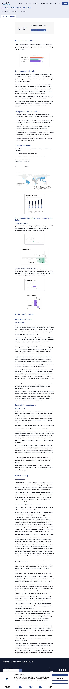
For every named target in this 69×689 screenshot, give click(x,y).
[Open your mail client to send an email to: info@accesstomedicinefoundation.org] (65, 670)
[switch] (31, 687)
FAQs (50, 669)
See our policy (45, 679)
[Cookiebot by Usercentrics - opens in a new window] (7, 687)
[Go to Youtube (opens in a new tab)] (63, 670)
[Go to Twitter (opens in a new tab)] (59, 670)
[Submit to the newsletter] (20, 670)
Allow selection (60, 678)
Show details (56, 686)
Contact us (51, 671)
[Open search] (59, 3)
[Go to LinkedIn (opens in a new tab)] (61, 670)
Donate (65, 3)
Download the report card (38, 30)
